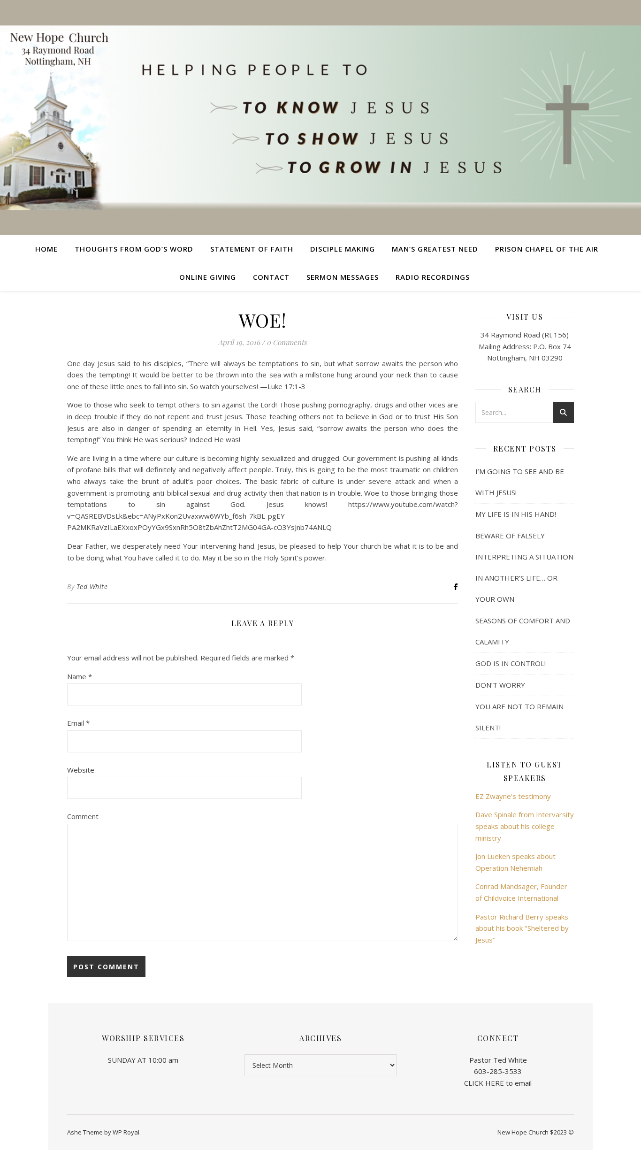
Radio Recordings (433, 277)
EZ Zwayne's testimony (513, 796)
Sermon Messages (342, 277)
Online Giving (207, 277)
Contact (271, 277)
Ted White (92, 586)
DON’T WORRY (500, 685)
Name (79, 676)
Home (46, 248)
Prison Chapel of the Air (546, 248)
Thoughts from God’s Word (134, 248)
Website (80, 769)
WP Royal (126, 1132)
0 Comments (287, 342)
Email (78, 723)
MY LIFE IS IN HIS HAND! (515, 514)
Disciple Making (342, 248)
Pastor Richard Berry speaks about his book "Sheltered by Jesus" (522, 928)
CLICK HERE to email (498, 1083)
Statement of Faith (251, 248)
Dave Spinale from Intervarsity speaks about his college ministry (524, 826)
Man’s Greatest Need (435, 248)
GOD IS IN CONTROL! (510, 663)
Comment (83, 816)
